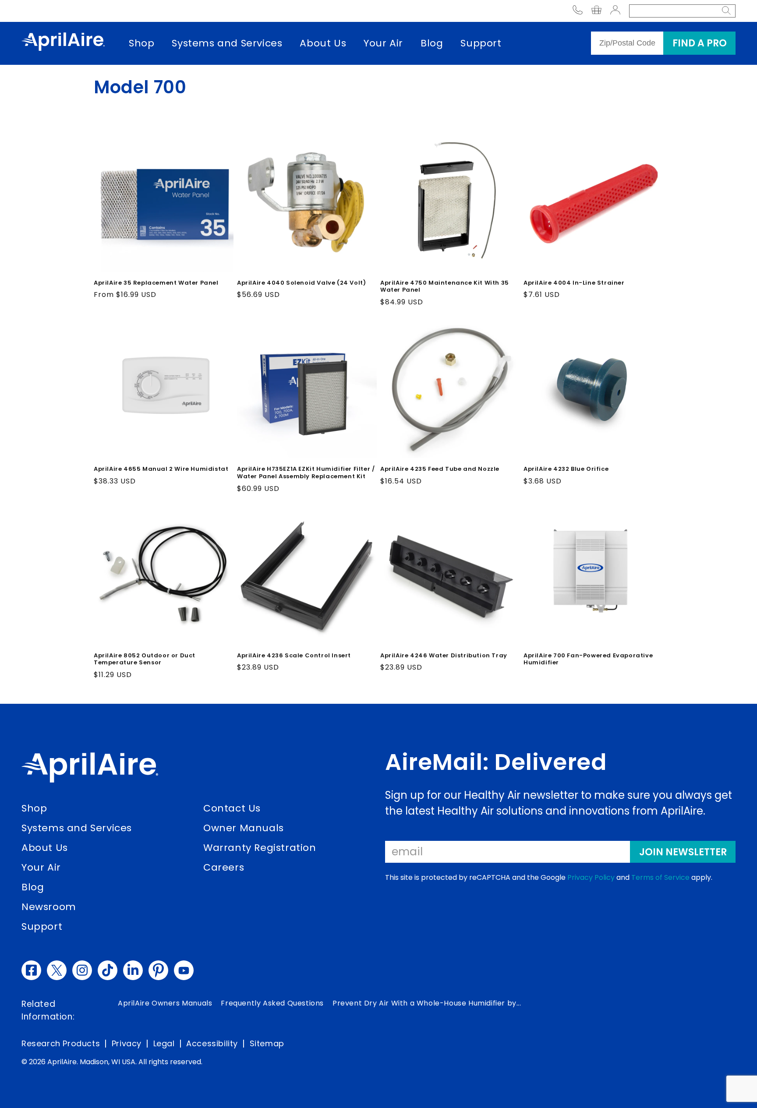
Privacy (126, 1043)
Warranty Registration (259, 847)
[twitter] (57, 970)
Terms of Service (660, 877)
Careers (223, 867)
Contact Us (232, 808)
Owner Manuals (243, 828)
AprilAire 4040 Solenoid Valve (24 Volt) (301, 283)
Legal (164, 1043)
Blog (432, 43)
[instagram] (82, 970)
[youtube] (184, 970)
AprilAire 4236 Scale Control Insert (294, 656)
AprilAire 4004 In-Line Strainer (574, 283)
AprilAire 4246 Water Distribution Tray (443, 656)
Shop (141, 43)
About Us (323, 43)
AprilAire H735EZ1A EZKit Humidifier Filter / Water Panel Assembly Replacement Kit (306, 473)
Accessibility (212, 1043)
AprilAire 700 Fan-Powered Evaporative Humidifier (588, 659)
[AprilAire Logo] (63, 43)
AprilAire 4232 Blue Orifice (566, 469)
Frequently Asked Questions (272, 1003)
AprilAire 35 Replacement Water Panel (156, 283)
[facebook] (31, 970)
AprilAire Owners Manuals (165, 1003)
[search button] (726, 11)
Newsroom (48, 907)
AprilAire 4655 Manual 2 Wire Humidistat (161, 469)
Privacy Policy (591, 877)
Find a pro (699, 43)
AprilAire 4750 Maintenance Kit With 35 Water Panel (444, 286)
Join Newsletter (683, 852)
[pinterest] (158, 970)
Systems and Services (227, 43)
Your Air (383, 43)
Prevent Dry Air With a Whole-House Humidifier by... (427, 1003)
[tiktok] (107, 970)
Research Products (60, 1043)
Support (480, 43)
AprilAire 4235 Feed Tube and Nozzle (439, 469)
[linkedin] (133, 970)
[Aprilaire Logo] (89, 770)
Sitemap (267, 1043)
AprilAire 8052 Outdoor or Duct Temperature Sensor (144, 659)
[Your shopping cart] (596, 11)
